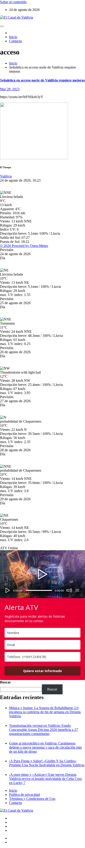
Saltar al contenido (13, 2)
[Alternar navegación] (2, 26)
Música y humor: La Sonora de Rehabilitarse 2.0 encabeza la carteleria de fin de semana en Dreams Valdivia (45, 712)
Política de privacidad (24, 794)
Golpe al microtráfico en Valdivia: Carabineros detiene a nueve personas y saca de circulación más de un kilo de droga (45, 747)
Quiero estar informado (42, 671)
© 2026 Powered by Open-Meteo (24, 246)
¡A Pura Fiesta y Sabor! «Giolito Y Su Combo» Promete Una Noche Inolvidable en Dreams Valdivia (46, 763)
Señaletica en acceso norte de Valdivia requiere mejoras (42, 80)
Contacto (15, 41)
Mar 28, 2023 (9, 89)
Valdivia (6, 176)
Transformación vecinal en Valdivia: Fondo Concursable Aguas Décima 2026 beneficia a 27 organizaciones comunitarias (43, 730)
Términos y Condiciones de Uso (32, 799)
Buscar (5, 682)
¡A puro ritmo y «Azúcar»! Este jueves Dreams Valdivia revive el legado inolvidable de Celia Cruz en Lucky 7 (45, 779)
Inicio (13, 37)
